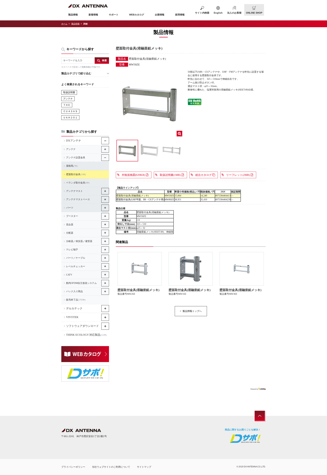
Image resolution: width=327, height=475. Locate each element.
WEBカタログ (136, 14)
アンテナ (68, 98)
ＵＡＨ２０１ (70, 117)
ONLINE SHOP (254, 12)
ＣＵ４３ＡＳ (70, 111)
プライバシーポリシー (73, 466)
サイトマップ (144, 466)
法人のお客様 (234, 12)
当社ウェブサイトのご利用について (111, 466)
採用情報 (180, 14)
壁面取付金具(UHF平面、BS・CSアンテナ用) (140, 199)
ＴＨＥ (66, 105)
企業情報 (159, 14)
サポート (113, 14)
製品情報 (73, 14)
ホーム (64, 24)
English (218, 12)
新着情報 (93, 14)
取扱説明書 (69, 92)
